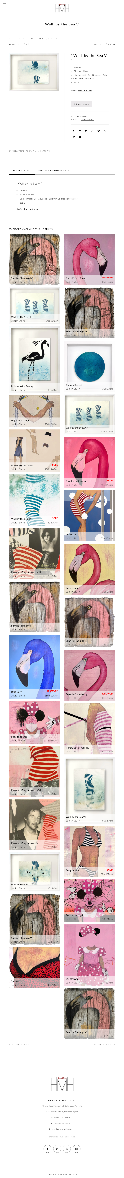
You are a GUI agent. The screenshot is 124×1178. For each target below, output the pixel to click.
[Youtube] (67, 1149)
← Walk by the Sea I (19, 44)
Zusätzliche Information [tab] (53, 170)
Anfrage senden (81, 104)
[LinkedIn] (57, 1149)
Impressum (53, 1137)
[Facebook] (47, 1149)
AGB (61, 1137)
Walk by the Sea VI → (104, 44)
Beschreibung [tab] (21, 170)
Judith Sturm (30, 39)
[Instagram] (76, 1149)
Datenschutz (70, 1137)
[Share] (74, 131)
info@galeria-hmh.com (62, 1129)
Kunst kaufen (15, 39)
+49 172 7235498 (62, 1123)
